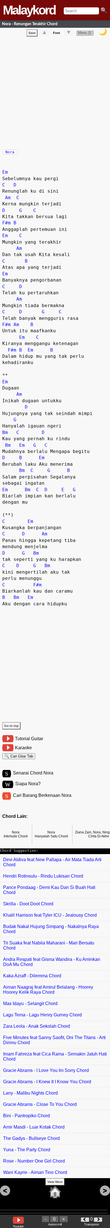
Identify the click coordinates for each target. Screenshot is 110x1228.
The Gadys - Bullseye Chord (31, 1138)
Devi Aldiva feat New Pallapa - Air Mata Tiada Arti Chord (52, 862)
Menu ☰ (84, 33)
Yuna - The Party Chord (26, 1149)
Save (32, 33)
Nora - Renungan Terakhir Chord (30, 24)
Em (5, 172)
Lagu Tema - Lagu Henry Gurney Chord (42, 1014)
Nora (9, 152)
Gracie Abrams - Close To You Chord (40, 1104)
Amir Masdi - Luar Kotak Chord (34, 1127)
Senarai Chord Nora (33, 773)
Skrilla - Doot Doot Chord (28, 903)
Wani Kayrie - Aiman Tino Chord (35, 1172)
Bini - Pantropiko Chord (26, 1115)
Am (8, 197)
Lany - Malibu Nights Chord (30, 1093)
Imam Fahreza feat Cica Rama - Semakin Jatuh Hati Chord (55, 1056)
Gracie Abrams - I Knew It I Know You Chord (47, 1081)
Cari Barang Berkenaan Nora (42, 795)
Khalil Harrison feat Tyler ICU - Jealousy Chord (50, 915)
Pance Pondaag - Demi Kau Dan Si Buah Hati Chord (49, 890)
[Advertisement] (55, 92)
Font (56, 33)
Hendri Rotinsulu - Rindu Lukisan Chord (43, 876)
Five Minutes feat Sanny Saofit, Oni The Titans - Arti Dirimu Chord (54, 1040)
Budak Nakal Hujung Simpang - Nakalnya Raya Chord (51, 929)
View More (55, 1182)
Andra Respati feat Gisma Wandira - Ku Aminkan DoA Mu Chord (51, 962)
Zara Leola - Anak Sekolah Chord (36, 1026)
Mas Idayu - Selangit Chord (30, 1003)
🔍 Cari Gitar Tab (19, 756)
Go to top (11, 725)
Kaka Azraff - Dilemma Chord (32, 975)
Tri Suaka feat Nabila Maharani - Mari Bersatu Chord (48, 945)
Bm (5, 432)
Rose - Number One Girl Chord (34, 1161)
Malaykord (29, 10)
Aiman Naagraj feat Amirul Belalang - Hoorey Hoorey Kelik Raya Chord (48, 990)
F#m (6, 222)
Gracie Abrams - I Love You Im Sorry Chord (46, 1070)
